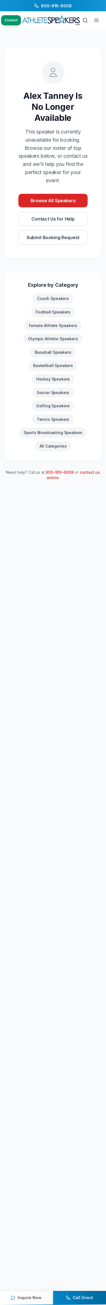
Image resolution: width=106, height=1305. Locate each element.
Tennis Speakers (53, 419)
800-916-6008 (59, 472)
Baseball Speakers (53, 352)
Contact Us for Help (53, 219)
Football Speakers (53, 312)
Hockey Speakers (53, 379)
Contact (11, 20)
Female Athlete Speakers (53, 325)
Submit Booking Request (53, 237)
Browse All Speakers (53, 200)
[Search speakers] (85, 20)
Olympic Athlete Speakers (53, 338)
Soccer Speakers (53, 392)
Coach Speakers (53, 298)
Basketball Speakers (53, 365)
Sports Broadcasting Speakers (53, 432)
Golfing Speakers (53, 405)
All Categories (53, 446)
